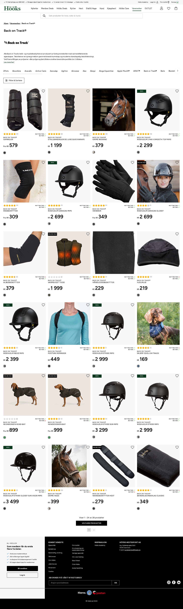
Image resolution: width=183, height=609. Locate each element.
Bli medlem (22, 568)
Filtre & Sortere (15, 80)
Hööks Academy (100, 545)
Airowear (75, 71)
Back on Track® (150, 71)
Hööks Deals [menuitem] (62, 8)
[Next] (177, 71)
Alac (84, 71)
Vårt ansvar (52, 556)
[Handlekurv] (176, 8)
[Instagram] (169, 582)
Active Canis (40, 71)
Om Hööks (51, 560)
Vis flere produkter (91, 523)
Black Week (76, 560)
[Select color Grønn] (49, 295)
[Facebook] (174, 582)
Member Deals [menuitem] (47, 8)
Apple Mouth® (123, 71)
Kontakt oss (52, 549)
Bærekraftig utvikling (55, 553)
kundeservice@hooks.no (132, 550)
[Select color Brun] (49, 508)
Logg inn (153, 2)
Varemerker (15, 23)
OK (115, 583)
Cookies (51, 571)
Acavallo (28, 71)
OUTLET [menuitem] (148, 8)
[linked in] (179, 582)
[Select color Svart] (4, 153)
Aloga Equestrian (106, 71)
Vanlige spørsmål (77, 553)
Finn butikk (163, 2)
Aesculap (54, 71)
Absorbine (16, 71)
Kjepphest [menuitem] (111, 8)
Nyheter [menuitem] (34, 8)
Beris (163, 71)
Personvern (52, 568)
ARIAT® (136, 71)
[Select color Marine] (138, 366)
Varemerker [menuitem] (137, 8)
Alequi (92, 71)
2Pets (6, 71)
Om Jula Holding (77, 557)
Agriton (64, 71)
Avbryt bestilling (77, 568)
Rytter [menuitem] (73, 8)
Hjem (6, 23)
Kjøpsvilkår (52, 545)
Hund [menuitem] (102, 8)
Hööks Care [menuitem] (124, 8)
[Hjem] (16, 8)
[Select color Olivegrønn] (4, 437)
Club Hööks (76, 564)
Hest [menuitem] (81, 8)
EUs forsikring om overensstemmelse (78, 549)
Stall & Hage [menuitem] (91, 8)
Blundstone (173, 71)
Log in (22, 575)
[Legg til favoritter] (43, 91)
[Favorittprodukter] (169, 8)
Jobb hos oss (52, 564)
